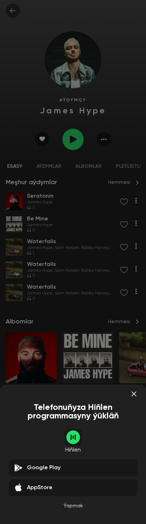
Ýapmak (73, 505)
